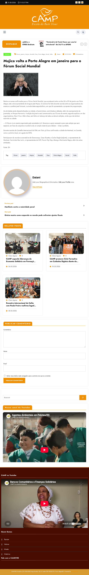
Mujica (27, 54)
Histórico (7, 554)
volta (51, 54)
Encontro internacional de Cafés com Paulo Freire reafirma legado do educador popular (20, 304)
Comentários (7, 330)
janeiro (22, 54)
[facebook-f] (76, 2)
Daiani (58, 54)
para (36, 54)
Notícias (7, 54)
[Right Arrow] (85, 44)
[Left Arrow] (81, 44)
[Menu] (4, 32)
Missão (6, 549)
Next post (8, 212)
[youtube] (82, 2)
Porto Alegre (41, 54)
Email (5, 364)
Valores (6, 544)
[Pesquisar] (82, 397)
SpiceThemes (74, 571)
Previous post (9, 203)
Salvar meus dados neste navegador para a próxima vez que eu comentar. (29, 376)
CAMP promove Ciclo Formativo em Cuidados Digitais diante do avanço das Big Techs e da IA (63, 260)
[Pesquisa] (78, 32)
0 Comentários (79, 54)
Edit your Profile (64, 182)
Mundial (32, 54)
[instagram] (79, 2)
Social (47, 54)
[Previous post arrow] (83, 205)
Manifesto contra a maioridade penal (20, 207)
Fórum (18, 54)
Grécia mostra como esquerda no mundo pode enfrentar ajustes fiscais (34, 215)
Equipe (6, 539)
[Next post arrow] (83, 215)
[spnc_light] (83, 32)
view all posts (37, 187)
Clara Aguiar (12, 256)
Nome (5, 351)
